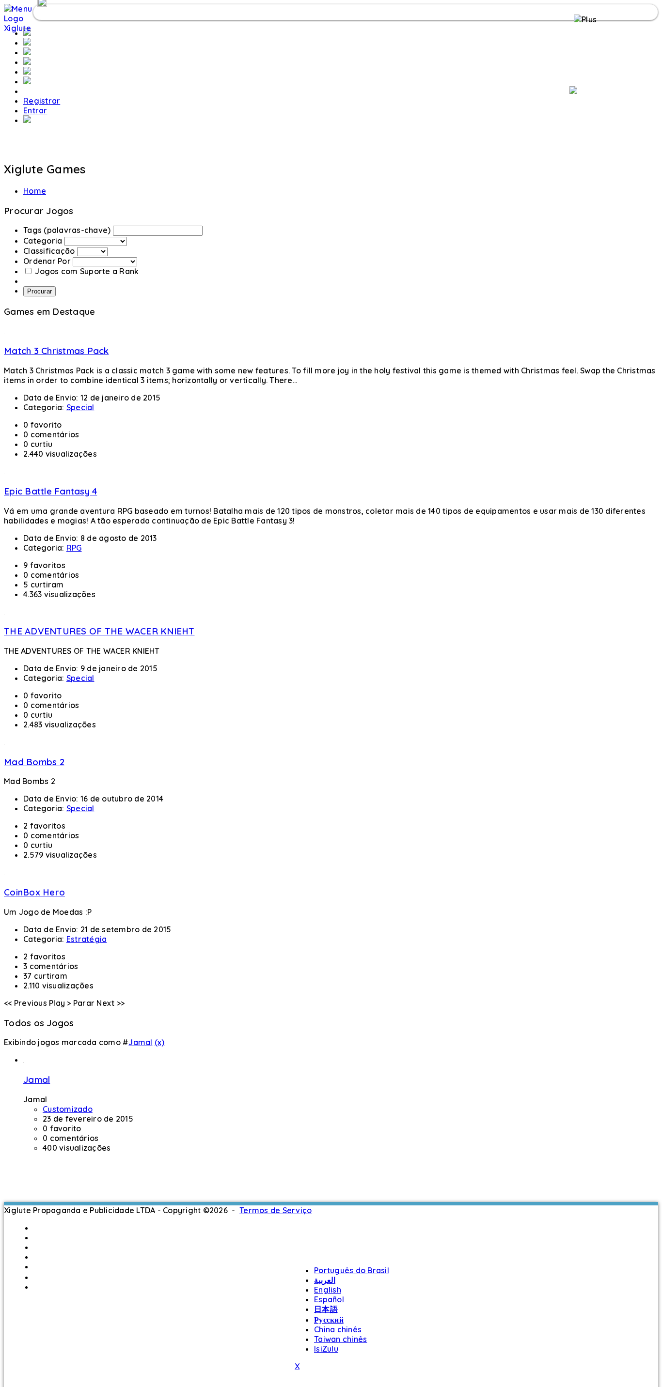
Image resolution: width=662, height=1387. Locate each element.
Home (34, 191)
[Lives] (27, 120)
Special (80, 407)
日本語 (45, 1266)
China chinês (338, 1329)
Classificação (49, 251)
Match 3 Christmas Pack (56, 350)
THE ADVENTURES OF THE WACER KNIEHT (99, 631)
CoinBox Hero (34, 892)
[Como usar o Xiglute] (573, 91)
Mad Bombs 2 (34, 762)
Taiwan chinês (340, 1339)
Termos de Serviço (275, 1210)
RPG (74, 548)
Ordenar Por (47, 261)
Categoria (42, 241)
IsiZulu (326, 1349)
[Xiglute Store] (27, 81)
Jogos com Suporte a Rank (87, 271)
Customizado (68, 1109)
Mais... (44, 1287)
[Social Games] (27, 62)
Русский (48, 1277)
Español (48, 1257)
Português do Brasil (71, 1228)
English (47, 1247)
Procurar (39, 291)
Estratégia (86, 939)
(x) (160, 1042)
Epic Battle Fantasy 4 (50, 491)
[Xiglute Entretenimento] (27, 42)
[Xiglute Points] (27, 72)
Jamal (140, 1042)
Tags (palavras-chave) (66, 230)
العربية (44, 1237)
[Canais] (27, 52)
